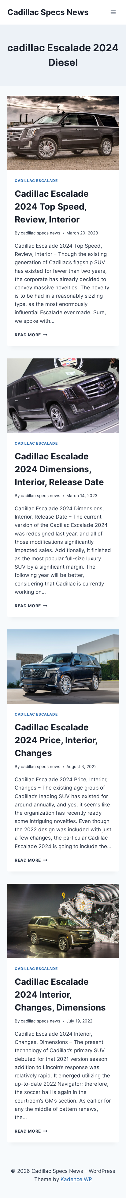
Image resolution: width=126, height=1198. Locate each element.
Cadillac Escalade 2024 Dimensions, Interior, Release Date (59, 469)
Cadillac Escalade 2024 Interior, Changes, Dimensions (60, 994)
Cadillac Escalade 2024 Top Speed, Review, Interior (52, 206)
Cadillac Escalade (36, 180)
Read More (31, 334)
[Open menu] (113, 12)
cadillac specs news (40, 232)
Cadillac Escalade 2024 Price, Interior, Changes (56, 740)
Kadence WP (76, 1179)
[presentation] (63, 133)
